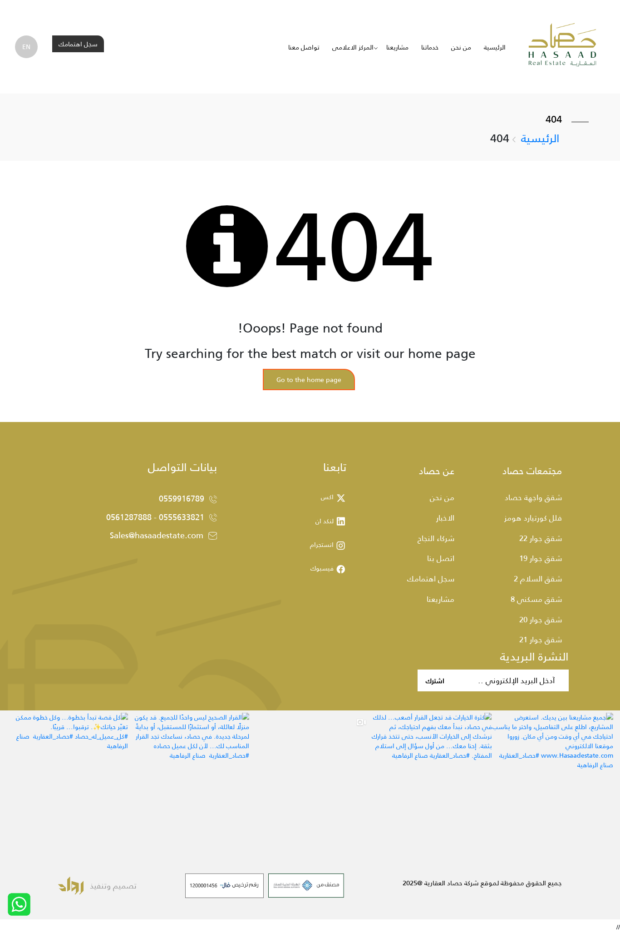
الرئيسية (495, 47)
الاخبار (445, 517)
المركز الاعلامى (353, 47)
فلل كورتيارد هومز (533, 517)
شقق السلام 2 (538, 578)
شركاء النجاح (436, 538)
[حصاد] (562, 46)
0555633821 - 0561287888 (155, 517)
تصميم (124, 885)
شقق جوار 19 (540, 558)
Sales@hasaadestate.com (156, 535)
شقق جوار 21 (540, 639)
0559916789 (181, 498)
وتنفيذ (100, 885)
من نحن (461, 47)
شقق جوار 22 (540, 538)
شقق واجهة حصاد (533, 497)
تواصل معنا (304, 47)
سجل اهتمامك (78, 44)
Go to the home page (308, 379)
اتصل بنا (440, 558)
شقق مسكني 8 (536, 598)
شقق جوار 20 (540, 619)
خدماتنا (429, 47)
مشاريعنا (397, 47)
